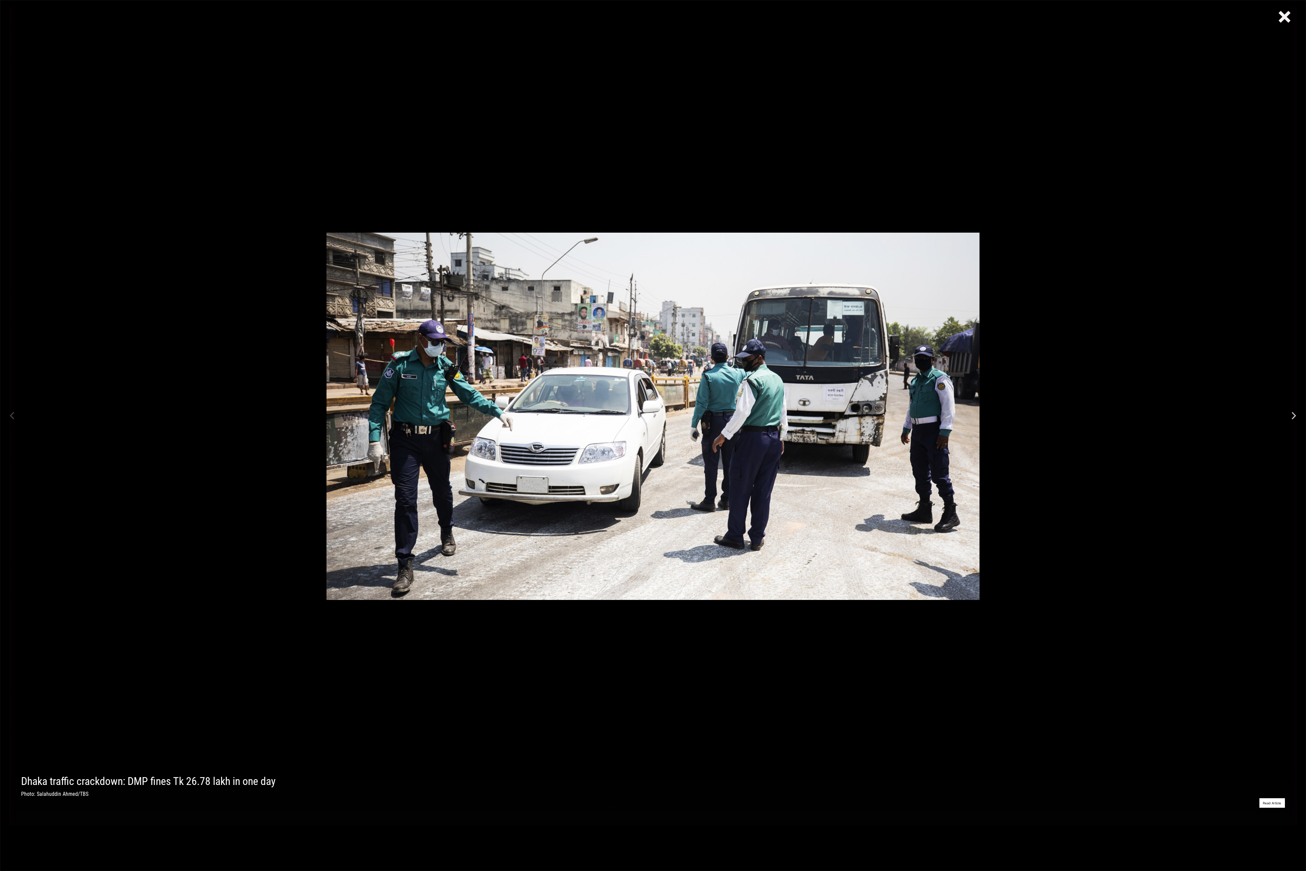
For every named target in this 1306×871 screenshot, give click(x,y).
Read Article (1272, 803)
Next (1293, 416)
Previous (12, 416)
